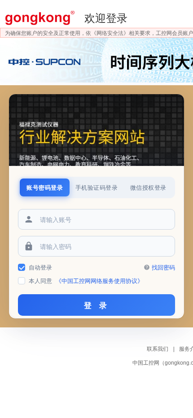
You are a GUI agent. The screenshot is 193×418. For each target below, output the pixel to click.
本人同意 (86, 280)
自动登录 (40, 267)
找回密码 (163, 267)
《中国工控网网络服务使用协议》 (99, 280)
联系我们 (158, 349)
